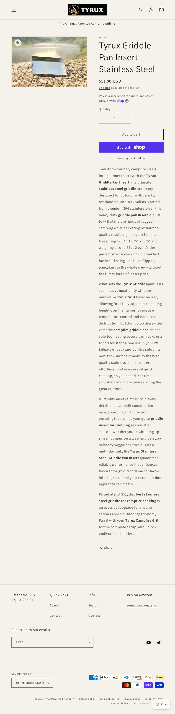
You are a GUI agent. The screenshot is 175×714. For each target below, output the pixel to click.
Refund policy (87, 698)
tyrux (47, 698)
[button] (14, 10)
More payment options (131, 158)
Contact (56, 615)
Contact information (123, 703)
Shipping (105, 87)
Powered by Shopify (63, 698)
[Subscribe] (88, 642)
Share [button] (108, 548)
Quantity (104, 109)
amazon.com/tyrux (142, 605)
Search (55, 605)
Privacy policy (132, 698)
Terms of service (109, 698)
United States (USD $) (30, 683)
